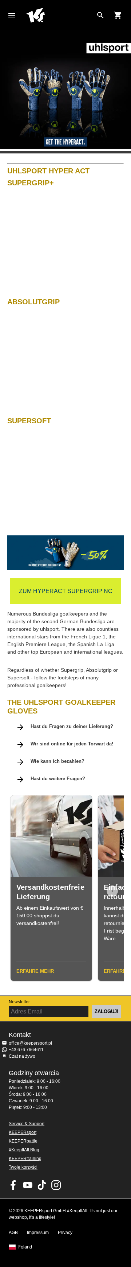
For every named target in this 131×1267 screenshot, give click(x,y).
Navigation (11, 15)
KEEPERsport (22, 1132)
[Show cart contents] (118, 15)
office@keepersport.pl (30, 1043)
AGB (13, 1232)
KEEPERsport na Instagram (56, 1185)
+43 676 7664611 (26, 1049)
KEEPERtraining (25, 1158)
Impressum (38, 1232)
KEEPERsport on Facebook (13, 1185)
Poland (24, 1247)
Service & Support (26, 1123)
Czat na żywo (22, 1056)
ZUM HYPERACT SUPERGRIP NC (65, 591)
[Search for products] (100, 15)
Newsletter (19, 1001)
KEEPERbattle (23, 1141)
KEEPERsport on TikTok (42, 1185)
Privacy (65, 1232)
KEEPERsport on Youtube (27, 1185)
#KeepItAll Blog (24, 1149)
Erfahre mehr (35, 971)
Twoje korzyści (23, 1167)
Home (59, 15)
